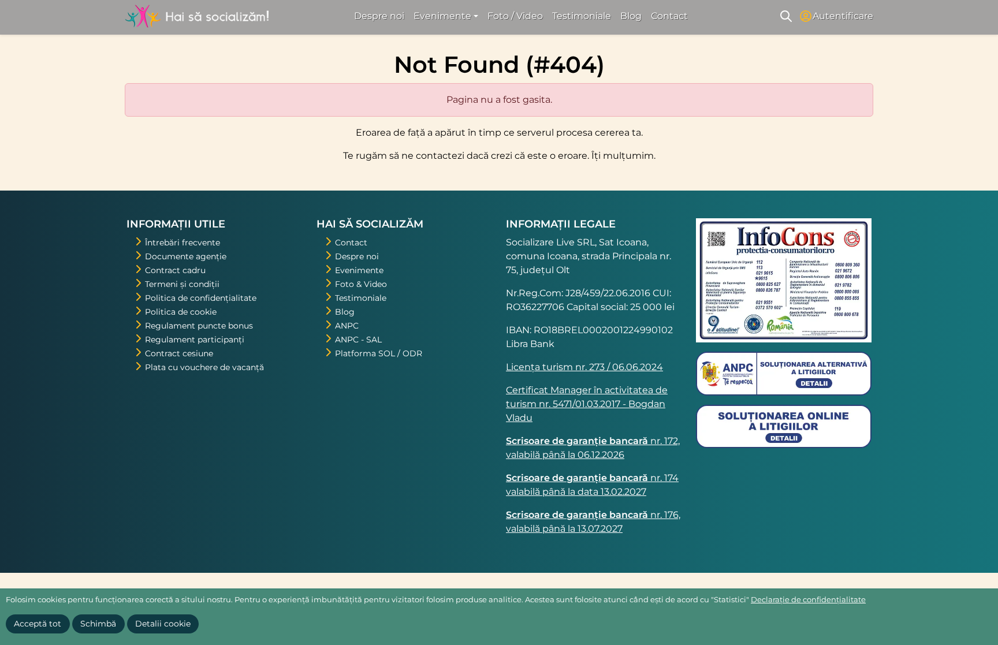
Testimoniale (581, 15)
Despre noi (379, 15)
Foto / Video (515, 15)
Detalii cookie (163, 623)
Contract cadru (175, 270)
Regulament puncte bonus (199, 325)
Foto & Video (361, 284)
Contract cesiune (179, 353)
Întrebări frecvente (182, 242)
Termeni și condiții (182, 284)
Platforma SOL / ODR (378, 353)
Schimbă (98, 623)
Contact (669, 15)
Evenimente (359, 270)
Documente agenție (185, 256)
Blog (631, 15)
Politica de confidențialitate (200, 298)
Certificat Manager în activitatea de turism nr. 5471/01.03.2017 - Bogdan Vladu (587, 404)
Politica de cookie (181, 312)
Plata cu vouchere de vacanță (204, 367)
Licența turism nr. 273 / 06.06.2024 (584, 366)
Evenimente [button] (442, 15)
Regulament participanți (194, 339)
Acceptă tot (37, 623)
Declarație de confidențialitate (808, 599)
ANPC (347, 325)
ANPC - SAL (358, 339)
